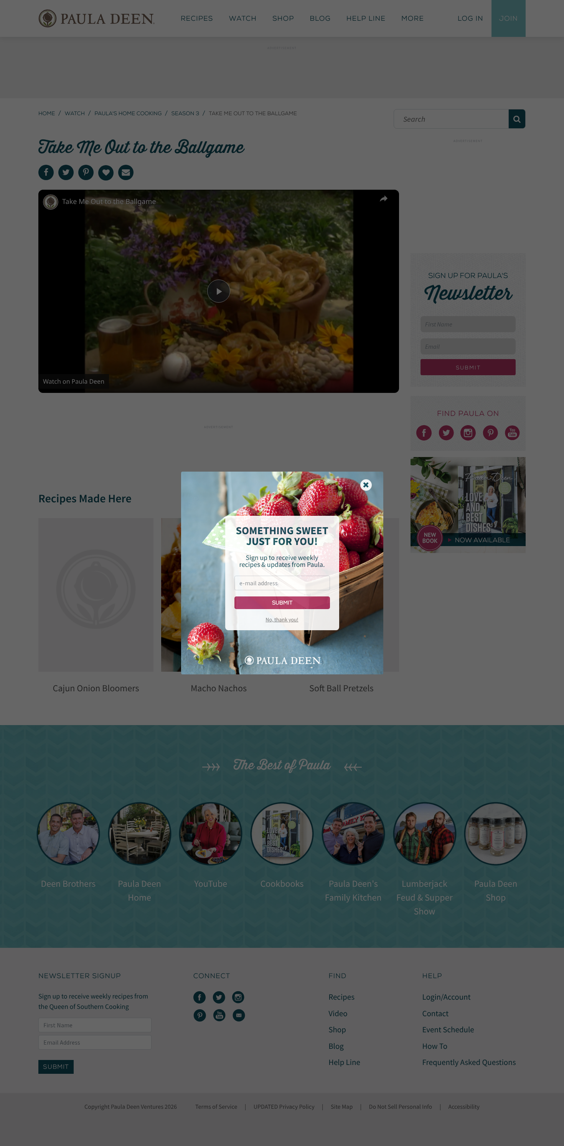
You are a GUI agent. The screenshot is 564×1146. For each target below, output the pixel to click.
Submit (282, 602)
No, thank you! (282, 619)
